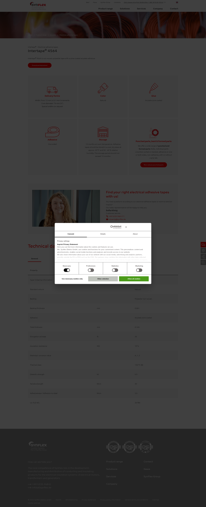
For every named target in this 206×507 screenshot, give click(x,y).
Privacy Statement (70, 244)
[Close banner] (137, 227)
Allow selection (103, 279)
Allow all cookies (134, 279)
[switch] (91, 270)
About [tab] (135, 234)
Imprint (60, 244)
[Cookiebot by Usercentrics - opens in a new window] (112, 227)
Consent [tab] (71, 234)
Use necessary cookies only (72, 279)
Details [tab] (103, 234)
